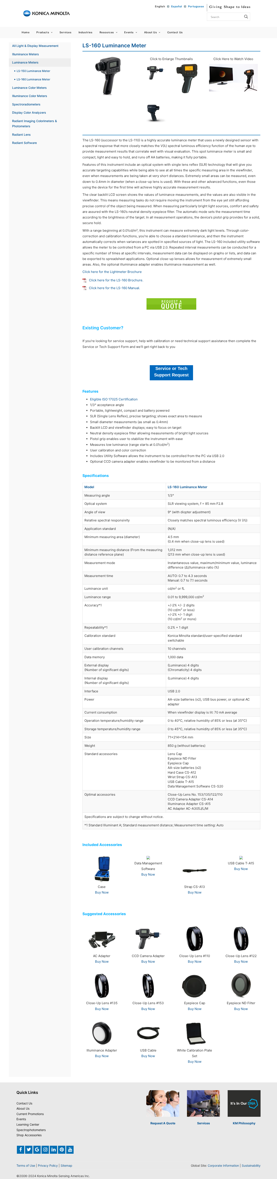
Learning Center (27, 1124)
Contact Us (175, 32)
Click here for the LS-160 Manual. (114, 288)
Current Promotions (30, 1114)
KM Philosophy (244, 1123)
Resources (107, 32)
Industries (86, 32)
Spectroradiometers (26, 104)
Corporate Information (223, 1165)
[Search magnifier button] (246, 16)
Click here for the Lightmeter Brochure (112, 272)
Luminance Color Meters (29, 87)
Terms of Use (25, 1165)
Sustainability (251, 1165)
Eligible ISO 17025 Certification (114, 399)
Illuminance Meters (25, 54)
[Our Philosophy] (244, 1103)
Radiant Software (24, 143)
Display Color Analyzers (29, 112)
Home (25, 32)
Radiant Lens (21, 134)
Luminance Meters (25, 62)
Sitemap (66, 1165)
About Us (150, 32)
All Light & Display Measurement (35, 46)
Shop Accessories (29, 1135)
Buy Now (102, 892)
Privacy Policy (48, 1165)
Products (42, 32)
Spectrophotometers (31, 1130)
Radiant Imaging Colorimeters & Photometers (34, 123)
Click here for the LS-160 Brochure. (116, 280)
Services (66, 32)
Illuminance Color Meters (29, 96)
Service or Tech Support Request (171, 371)
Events (129, 32)
